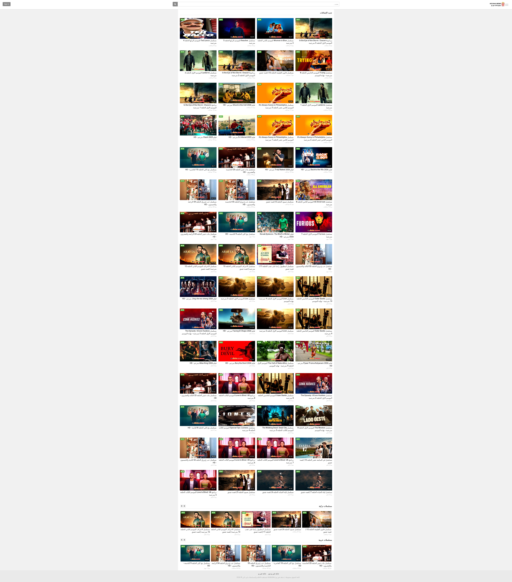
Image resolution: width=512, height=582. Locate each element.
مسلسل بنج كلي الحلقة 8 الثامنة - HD (202, 428)
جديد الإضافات (326, 13)
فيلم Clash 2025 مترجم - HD (205, 137)
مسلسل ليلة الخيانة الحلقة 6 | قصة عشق (278, 492)
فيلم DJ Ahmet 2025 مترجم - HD (242, 137)
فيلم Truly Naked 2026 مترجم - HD (279, 170)
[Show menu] (506, 5)
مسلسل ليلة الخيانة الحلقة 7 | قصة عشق (316, 492)
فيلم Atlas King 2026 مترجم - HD (203, 363)
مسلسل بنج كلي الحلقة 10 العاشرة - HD (201, 170)
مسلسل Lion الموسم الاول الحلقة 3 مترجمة (238, 299)
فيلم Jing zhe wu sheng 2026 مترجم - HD (199, 299)
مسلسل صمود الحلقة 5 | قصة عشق (241, 492)
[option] (317, 524)
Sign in (6, 4)
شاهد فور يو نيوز (273, 574)
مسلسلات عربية (325, 540)
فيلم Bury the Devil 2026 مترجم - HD (240, 363)
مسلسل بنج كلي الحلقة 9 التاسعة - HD (240, 234)
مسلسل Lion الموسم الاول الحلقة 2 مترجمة (276, 331)
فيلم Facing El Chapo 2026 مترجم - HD (239, 331)
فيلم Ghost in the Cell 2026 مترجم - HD (239, 105)
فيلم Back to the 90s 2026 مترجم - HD (316, 170)
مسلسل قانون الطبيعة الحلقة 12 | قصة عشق (276, 73)
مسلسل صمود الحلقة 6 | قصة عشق (280, 202)
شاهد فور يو (262, 574)
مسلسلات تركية (325, 506)
